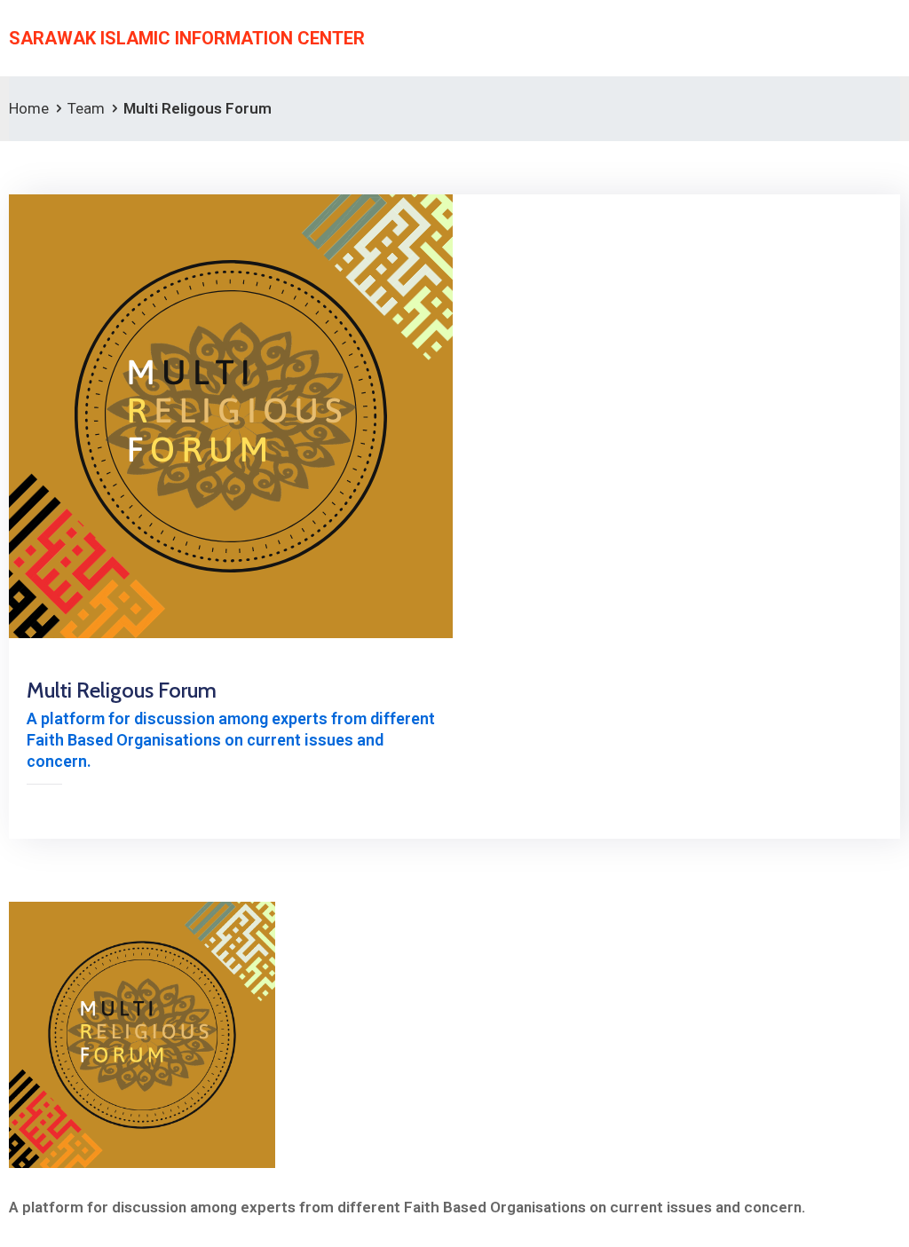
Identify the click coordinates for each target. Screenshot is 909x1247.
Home (29, 108)
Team (86, 108)
